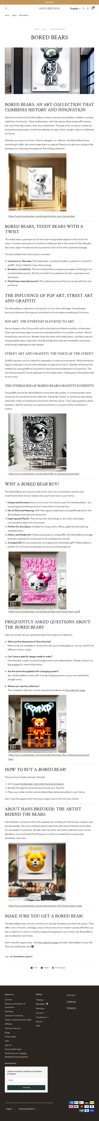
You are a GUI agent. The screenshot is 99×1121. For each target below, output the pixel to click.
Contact (8, 999)
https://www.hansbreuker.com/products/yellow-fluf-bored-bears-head (45, 905)
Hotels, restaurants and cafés (18, 1019)
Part (35, 968)
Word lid (26, 1087)
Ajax (7, 1040)
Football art (41, 1017)
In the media (10, 1036)
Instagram (71, 1007)
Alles (38, 1025)
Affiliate (8, 1024)
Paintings (9, 1011)
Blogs (14, 15)
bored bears (19, 956)
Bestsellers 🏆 (42, 1004)
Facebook (71, 1001)
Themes (39, 999)
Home (7, 15)
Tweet (46, 968)
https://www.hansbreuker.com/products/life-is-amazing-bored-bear (43, 473)
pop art (29, 956)
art (11, 956)
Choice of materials (14, 1015)
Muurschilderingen (13, 1049)
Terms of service (12, 1028)
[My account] (88, 8)
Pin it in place (60, 968)
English (75, 8)
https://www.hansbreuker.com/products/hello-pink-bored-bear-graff (44, 611)
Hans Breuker (49, 8)
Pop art (39, 1021)
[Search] (84, 8)
